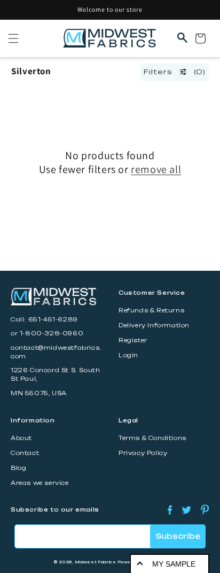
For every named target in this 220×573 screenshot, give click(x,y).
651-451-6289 (53, 319)
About (21, 438)
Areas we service (40, 483)
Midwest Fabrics (95, 562)
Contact (25, 453)
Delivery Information (154, 325)
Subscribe (177, 536)
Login (128, 355)
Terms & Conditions (152, 438)
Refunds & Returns (151, 310)
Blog (18, 468)
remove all (156, 169)
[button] (13, 38)
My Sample (173, 564)
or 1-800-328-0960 (47, 333)
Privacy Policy (143, 453)
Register (133, 340)
